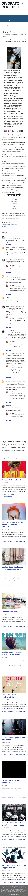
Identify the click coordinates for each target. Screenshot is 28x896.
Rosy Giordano (9, 276)
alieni (8, 222)
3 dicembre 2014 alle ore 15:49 (14, 332)
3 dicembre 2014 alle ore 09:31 (14, 277)
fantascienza (14, 222)
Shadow (15, 201)
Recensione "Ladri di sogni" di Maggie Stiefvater (14, 866)
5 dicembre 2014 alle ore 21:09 (18, 266)
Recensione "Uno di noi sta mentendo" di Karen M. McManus (12, 524)
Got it (17, 894)
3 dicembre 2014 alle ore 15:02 (17, 306)
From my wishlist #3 (10, 611)
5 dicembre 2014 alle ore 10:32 (14, 407)
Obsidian (15, 203)
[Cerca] (22, 2)
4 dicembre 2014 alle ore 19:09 (18, 381)
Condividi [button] (4, 226)
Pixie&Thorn (8, 297)
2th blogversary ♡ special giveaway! (12, 781)
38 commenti (11, 711)
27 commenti (11, 626)
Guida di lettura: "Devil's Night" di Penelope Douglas (13, 824)
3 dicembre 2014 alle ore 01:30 (17, 259)
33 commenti (11, 669)
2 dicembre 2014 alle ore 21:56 (19, 247)
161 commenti (11, 494)
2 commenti (11, 839)
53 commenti (11, 797)
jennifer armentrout (7, 224)
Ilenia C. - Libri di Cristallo (12, 237)
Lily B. (7, 259)
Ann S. (7, 353)
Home (3, 11)
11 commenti (11, 541)
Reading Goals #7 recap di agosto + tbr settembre (12, 653)
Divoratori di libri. (11, 5)
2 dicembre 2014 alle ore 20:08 (14, 238)
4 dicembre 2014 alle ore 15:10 (17, 353)
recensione (16, 224)
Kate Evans (12, 265)
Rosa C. (7, 306)
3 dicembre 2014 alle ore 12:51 (14, 299)
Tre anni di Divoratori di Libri (13, 480)
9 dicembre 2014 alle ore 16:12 (18, 343)
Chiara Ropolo (9, 405)
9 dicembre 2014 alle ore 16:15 (18, 393)
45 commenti (11, 882)
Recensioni (10, 11)
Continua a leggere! (7, 496)
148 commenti (11, 584)
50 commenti (11, 754)
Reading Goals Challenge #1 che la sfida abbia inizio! (13, 568)
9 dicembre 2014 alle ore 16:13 (18, 367)
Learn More (12, 894)
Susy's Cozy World (10, 330)
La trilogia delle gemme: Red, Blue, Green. (13, 738)
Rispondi (8, 244)
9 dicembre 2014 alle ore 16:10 (18, 286)
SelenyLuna (8, 247)
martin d (8, 381)
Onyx (15, 204)
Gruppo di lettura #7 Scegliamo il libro (10, 696)
